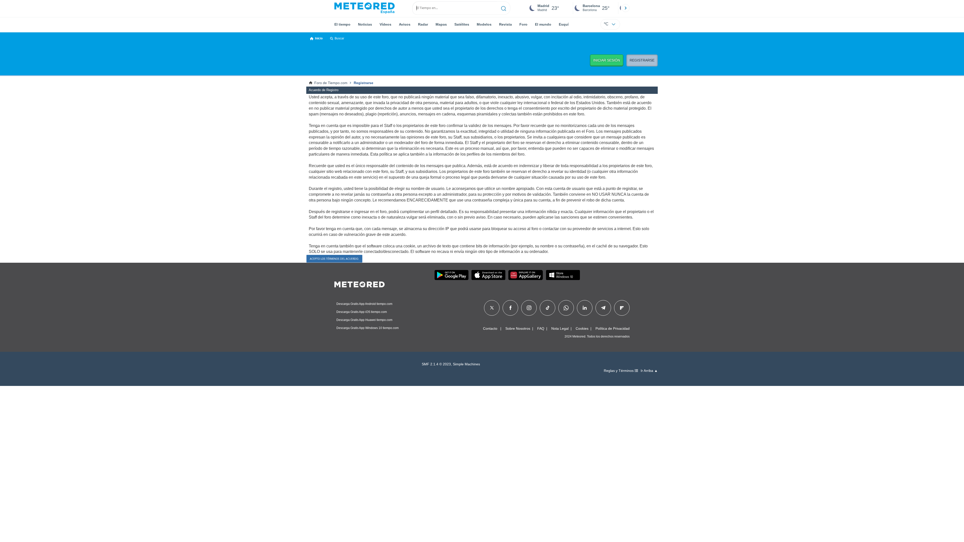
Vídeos (385, 24)
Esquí (564, 24)
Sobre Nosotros (517, 328)
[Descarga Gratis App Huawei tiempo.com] (525, 275)
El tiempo (342, 24)
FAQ (540, 328)
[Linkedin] (585, 308)
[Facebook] (510, 308)
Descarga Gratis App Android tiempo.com (364, 304)
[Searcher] (503, 8)
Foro (523, 24)
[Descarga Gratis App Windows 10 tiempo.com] (563, 275)
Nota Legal (560, 328)
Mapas (441, 24)
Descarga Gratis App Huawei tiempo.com (364, 320)
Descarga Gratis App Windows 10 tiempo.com (367, 328)
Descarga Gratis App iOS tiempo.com (361, 312)
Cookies (582, 328)
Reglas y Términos (619, 371)
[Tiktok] (548, 308)
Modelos (484, 24)
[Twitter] (492, 308)
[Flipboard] (622, 308)
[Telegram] (603, 308)
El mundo (543, 24)
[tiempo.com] (364, 8)
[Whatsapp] (566, 308)
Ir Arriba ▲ (649, 371)
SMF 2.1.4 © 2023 (436, 364)
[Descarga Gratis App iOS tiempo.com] (488, 275)
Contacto (490, 328)
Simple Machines (466, 364)
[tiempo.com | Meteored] (359, 283)
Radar (423, 24)
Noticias (365, 24)
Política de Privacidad (612, 328)
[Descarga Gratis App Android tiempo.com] (451, 275)
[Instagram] (529, 308)
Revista (505, 24)
